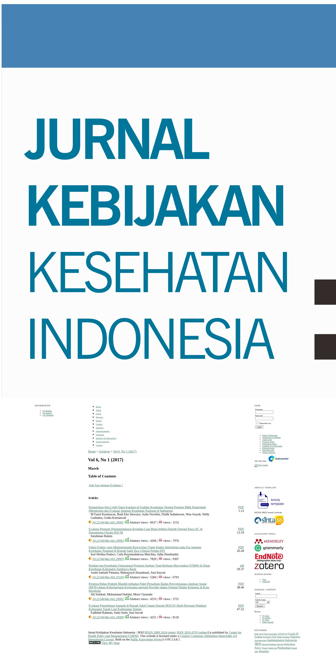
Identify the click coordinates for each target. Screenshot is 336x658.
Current (99, 424)
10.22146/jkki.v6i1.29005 (108, 559)
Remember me (265, 423)
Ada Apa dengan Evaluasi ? (106, 485)
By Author (266, 618)
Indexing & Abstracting (106, 438)
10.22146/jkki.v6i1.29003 (108, 540)
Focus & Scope (268, 442)
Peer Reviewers (268, 450)
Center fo (234, 632)
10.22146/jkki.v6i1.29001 (108, 522)
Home (98, 407)
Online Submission (269, 435)
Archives (99, 428)
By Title (265, 620)
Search (99, 421)
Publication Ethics (269, 444)
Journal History (102, 442)
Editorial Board (268, 448)
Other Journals (268, 622)
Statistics (100, 435)
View (264, 579)
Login (98, 414)
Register (99, 417)
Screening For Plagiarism (272, 446)
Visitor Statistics (268, 452)
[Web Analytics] (95, 643)
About (98, 410)
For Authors (47, 413)
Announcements (103, 431)
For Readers (47, 411)
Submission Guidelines (271, 437)
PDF (241, 507)
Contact (99, 445)
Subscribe (266, 581)
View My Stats (110, 643)
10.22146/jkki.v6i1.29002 (108, 599)
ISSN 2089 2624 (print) (160, 632)
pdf (242, 565)
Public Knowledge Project (146, 639)
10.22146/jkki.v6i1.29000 (108, 617)
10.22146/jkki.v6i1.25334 (108, 577)
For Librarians (48, 415)
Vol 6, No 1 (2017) (124, 451)
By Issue (265, 616)
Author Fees (267, 440)
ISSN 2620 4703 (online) (192, 632)
